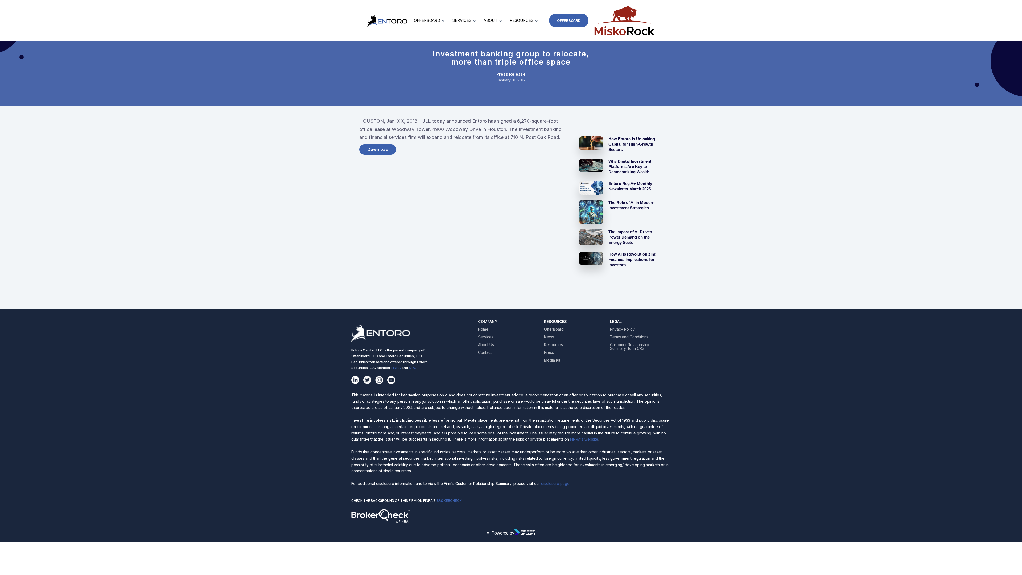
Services (485, 337)
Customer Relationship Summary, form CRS (629, 346)
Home (483, 329)
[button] (429, 20)
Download (377, 149)
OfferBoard (568, 20)
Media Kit (552, 360)
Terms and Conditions (629, 337)
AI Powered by (500, 533)
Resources (553, 345)
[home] (374, 21)
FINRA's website (584, 439)
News (549, 337)
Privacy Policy (622, 329)
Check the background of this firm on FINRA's (406, 500)
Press (549, 352)
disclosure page (555, 483)
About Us (486, 345)
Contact (485, 352)
